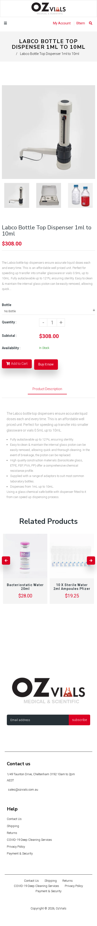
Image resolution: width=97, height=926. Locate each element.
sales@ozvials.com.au (23, 789)
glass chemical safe (31, 492)
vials (30, 430)
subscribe (79, 720)
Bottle (6, 305)
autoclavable (25, 439)
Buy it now (46, 364)
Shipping (13, 826)
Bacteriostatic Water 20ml (25, 587)
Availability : (11, 348)
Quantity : (9, 322)
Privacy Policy (16, 846)
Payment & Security (20, 853)
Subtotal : (9, 336)
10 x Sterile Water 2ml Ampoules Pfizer (71, 587)
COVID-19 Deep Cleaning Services (29, 839)
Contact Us (14, 819)
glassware (14, 430)
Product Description (47, 389)
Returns (12, 833)
